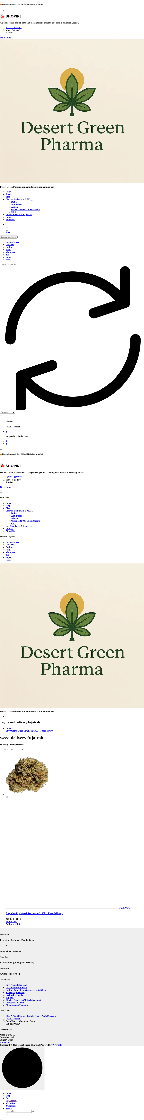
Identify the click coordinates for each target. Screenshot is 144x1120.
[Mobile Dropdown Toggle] (31, 511)
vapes (8, 257)
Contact (9, 217)
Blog (8, 197)
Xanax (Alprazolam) (15, 992)
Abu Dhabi (16, 204)
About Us (10, 219)
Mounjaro (10, 252)
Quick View (124, 908)
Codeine (10, 247)
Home (8, 191)
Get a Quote (5, 37)
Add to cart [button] (11, 921)
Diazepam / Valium (15, 1002)
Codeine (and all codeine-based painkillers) (26, 990)
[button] (1, 1119)
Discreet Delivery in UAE (18, 199)
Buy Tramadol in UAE (16, 985)
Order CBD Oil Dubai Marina (25, 209)
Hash (8, 249)
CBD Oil (10, 244)
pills (7, 254)
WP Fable (57, 1045)
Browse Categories (8, 237)
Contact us (5, 1042)
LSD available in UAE (16, 987)
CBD (13, 212)
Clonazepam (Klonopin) (17, 1005)
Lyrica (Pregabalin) (15, 995)
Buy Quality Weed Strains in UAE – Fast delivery (29, 731)
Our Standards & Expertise (19, 214)
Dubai (14, 202)
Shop (8, 194)
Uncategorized (12, 242)
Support (10, 997)
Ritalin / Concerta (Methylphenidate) (23, 1000)
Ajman (14, 207)
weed (8, 259)
